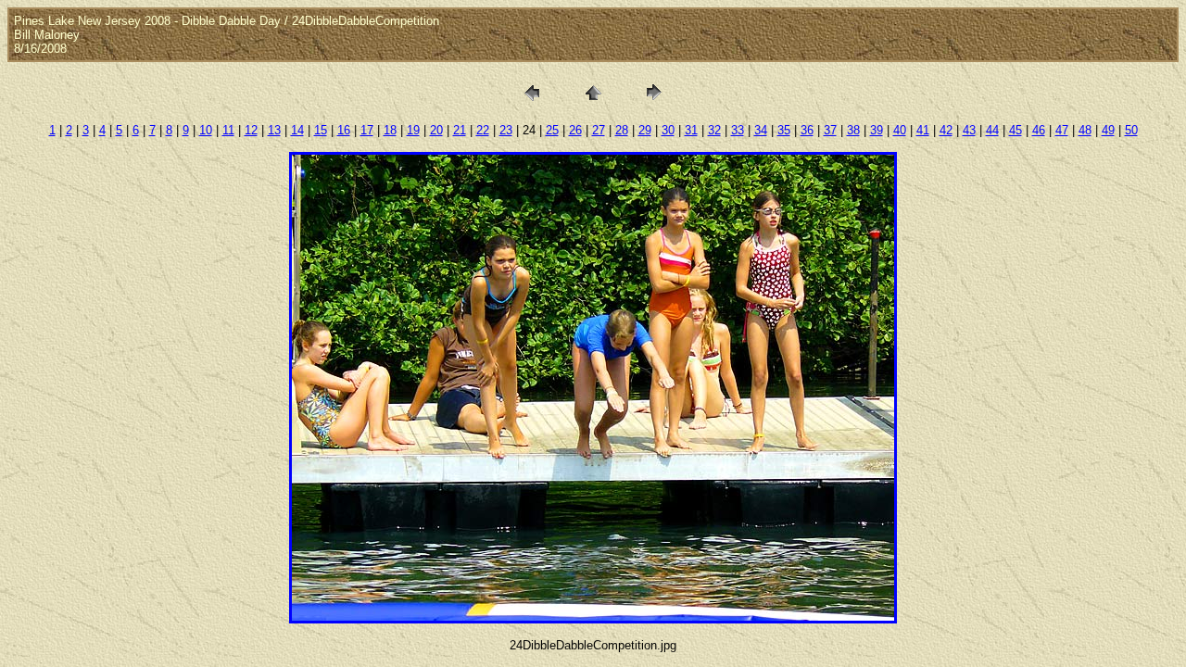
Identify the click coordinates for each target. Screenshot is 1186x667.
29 (644, 130)
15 (320, 130)
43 (969, 130)
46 (1038, 130)
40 (899, 130)
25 (552, 130)
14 (297, 130)
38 (853, 130)
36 (807, 130)
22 (482, 130)
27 (598, 130)
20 (436, 130)
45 (1015, 130)
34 (760, 130)
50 (1131, 130)
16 (343, 130)
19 (413, 130)
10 (205, 130)
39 (876, 130)
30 (668, 130)
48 (1085, 130)
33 (737, 130)
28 (621, 130)
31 (691, 130)
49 (1108, 130)
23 (505, 130)
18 (390, 130)
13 (274, 130)
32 (714, 130)
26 (575, 130)
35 (783, 130)
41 (922, 130)
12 (251, 130)
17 (366, 130)
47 (1061, 130)
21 (459, 130)
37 (830, 130)
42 (946, 130)
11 (228, 130)
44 (992, 130)
